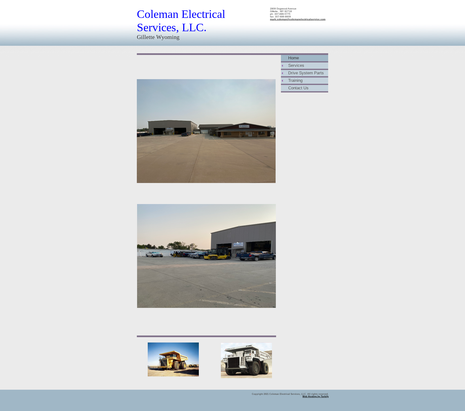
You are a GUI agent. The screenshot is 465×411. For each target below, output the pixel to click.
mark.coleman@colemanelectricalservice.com (298, 19)
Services (296, 65)
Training (295, 80)
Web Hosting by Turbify (315, 396)
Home (293, 58)
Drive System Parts (306, 73)
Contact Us (298, 88)
